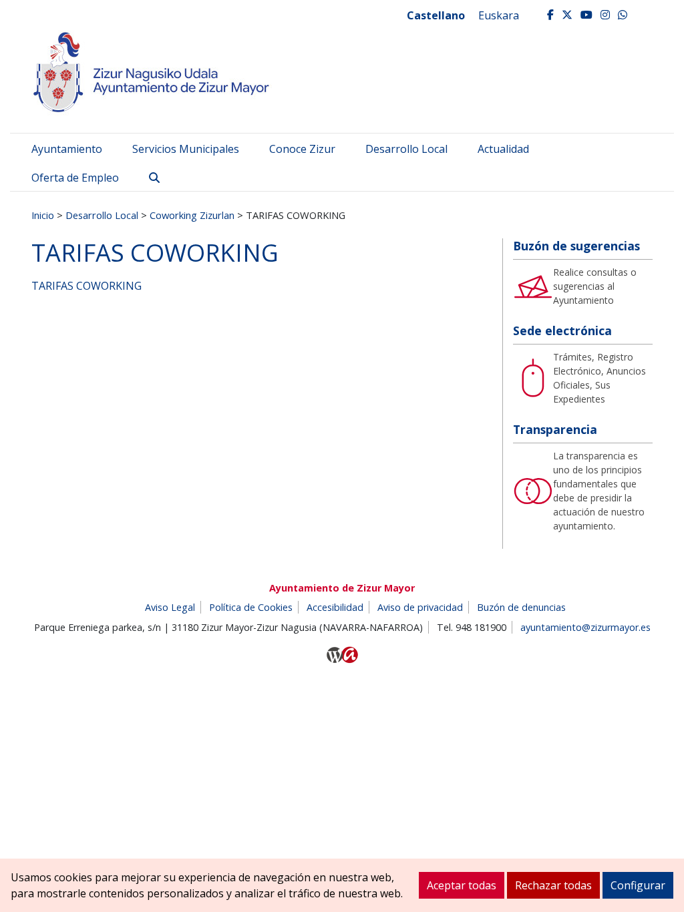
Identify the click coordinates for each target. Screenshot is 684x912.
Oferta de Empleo (75, 177)
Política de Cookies (251, 607)
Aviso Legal (170, 607)
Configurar (638, 885)
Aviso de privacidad (420, 607)
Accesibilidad (335, 607)
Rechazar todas (553, 885)
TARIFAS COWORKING (86, 285)
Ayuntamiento (66, 149)
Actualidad (503, 149)
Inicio (42, 215)
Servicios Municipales (185, 149)
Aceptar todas (461, 885)
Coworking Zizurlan (192, 215)
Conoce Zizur (302, 149)
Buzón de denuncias (521, 607)
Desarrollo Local (406, 149)
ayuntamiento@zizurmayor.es (585, 627)
